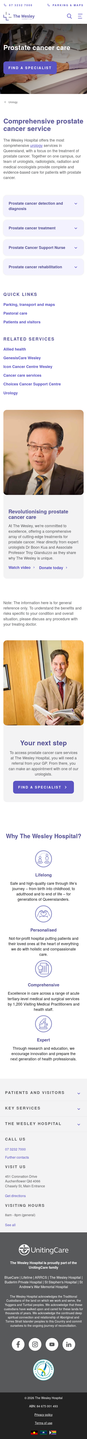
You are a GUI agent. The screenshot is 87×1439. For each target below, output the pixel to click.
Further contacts (17, 1157)
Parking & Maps (68, 5)
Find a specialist (30, 67)
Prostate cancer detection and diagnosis (36, 205)
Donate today (51, 567)
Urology (13, 102)
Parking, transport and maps (29, 304)
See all (10, 1224)
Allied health (14, 349)
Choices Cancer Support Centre (32, 383)
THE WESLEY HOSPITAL (33, 1123)
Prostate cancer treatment (32, 228)
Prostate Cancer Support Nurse (37, 247)
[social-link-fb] (18, 1344)
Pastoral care (15, 313)
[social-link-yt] (52, 1344)
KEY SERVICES (23, 1108)
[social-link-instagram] (35, 1344)
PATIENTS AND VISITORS (35, 1092)
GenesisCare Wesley (22, 357)
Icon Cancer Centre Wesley (27, 366)
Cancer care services (22, 375)
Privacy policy (43, 1414)
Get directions (15, 1195)
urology (36, 145)
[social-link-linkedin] (69, 1344)
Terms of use (43, 1423)
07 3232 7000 (21, 5)
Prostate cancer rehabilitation (35, 267)
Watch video (19, 567)
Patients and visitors (22, 321)
